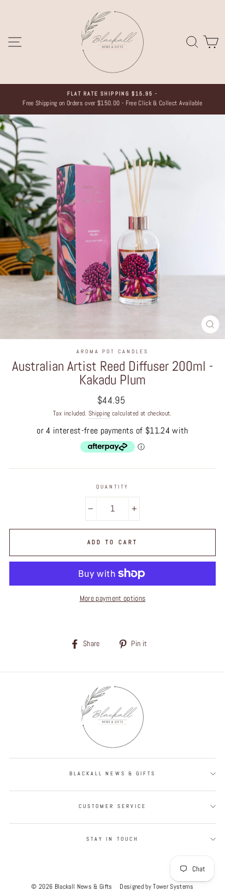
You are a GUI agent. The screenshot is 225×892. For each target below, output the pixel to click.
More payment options (113, 598)
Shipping (99, 413)
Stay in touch (112, 838)
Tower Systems (173, 886)
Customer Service (112, 806)
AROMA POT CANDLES (112, 351)
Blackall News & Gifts (112, 773)
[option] (112, 99)
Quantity (112, 486)
